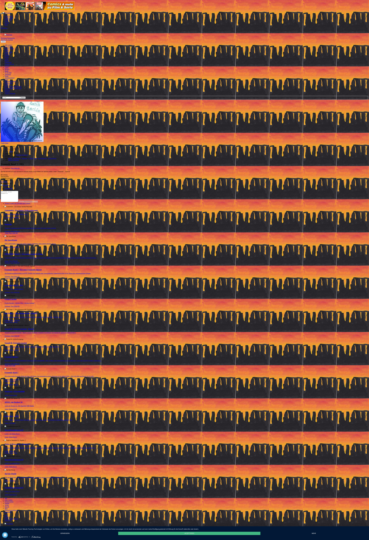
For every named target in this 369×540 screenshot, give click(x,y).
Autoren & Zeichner (7, 40)
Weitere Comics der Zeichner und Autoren (17, 203)
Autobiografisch (9, 78)
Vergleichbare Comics (11, 384)
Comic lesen (4, 143)
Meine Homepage (13, 160)
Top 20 (7, 23)
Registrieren (11, 38)
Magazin (7, 90)
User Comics (8, 16)
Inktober (7, 92)
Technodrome (52, 158)
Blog (6, 25)
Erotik (6, 76)
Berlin (10, 158)
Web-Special (8, 83)
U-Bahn (31, 158)
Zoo (35, 158)
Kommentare (8, 188)
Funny (7, 67)
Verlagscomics (9, 18)
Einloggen (4, 38)
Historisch (8, 54)
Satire (6, 79)
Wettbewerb (8, 19)
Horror (7, 57)
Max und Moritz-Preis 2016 (13, 88)
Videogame (8, 62)
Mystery (7, 69)
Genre (3, 41)
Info (6, 498)
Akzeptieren (189, 533)
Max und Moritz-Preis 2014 (13, 86)
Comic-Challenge (10, 93)
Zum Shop (4, 182)
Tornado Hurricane (22, 155)
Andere (7, 55)
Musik (6, 71)
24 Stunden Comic (10, 81)
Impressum (8, 512)
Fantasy (7, 50)
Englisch (7, 85)
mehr (314, 533)
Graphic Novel (9, 64)
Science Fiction (9, 48)
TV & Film (8, 73)
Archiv (7, 21)
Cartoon (7, 66)
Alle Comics (8, 45)
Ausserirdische (42, 158)
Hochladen (4, 28)
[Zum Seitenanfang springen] (9, 524)
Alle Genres (8, 47)
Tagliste (7, 503)
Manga (7, 60)
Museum (25, 158)
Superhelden (8, 52)
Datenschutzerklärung (11, 510)
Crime (6, 59)
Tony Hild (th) (15, 168)
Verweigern (65, 533)
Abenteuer (8, 74)
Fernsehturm (17, 158)
